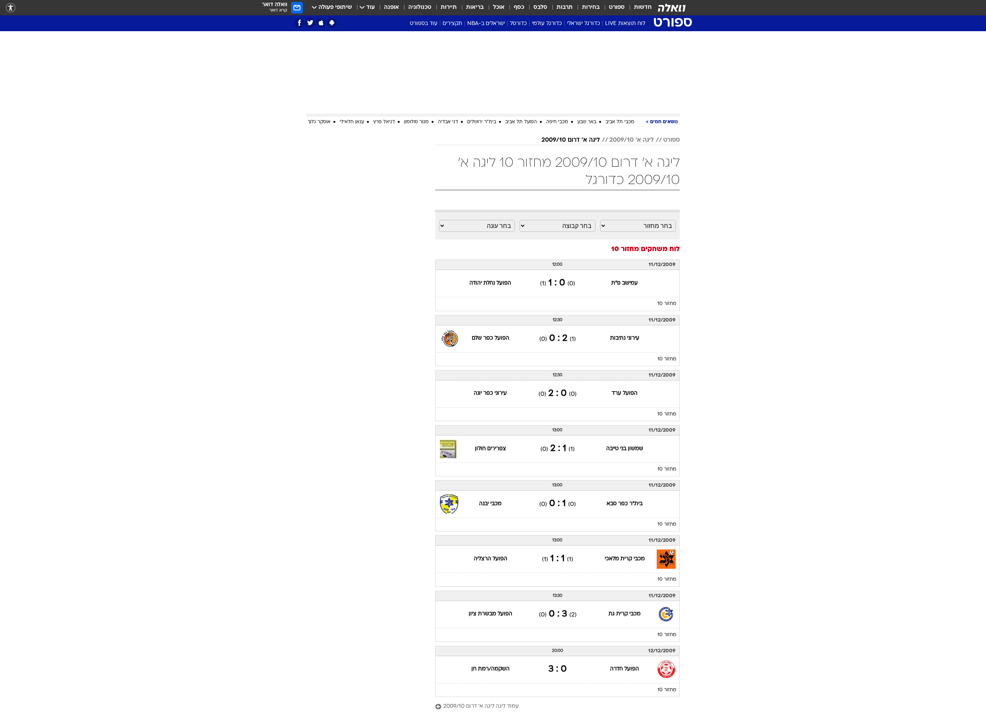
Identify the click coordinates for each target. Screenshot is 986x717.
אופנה (391, 7)
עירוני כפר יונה (490, 393)
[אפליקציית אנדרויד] (332, 23)
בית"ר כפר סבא (624, 503)
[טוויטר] (310, 23)
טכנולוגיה (419, 7)
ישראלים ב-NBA (486, 23)
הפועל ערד (624, 393)
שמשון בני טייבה (624, 448)
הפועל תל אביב (521, 122)
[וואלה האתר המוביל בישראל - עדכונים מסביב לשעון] (672, 8)
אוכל (499, 7)
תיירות (449, 7)
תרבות (565, 7)
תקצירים (452, 23)
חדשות (643, 7)
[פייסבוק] (299, 23)
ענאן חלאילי (352, 122)
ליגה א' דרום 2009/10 (571, 140)
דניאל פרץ (384, 122)
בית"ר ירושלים (481, 122)
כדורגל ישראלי (583, 23)
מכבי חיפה (557, 122)
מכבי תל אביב (619, 122)
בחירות (591, 7)
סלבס (540, 7)
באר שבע (586, 122)
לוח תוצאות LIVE (625, 23)
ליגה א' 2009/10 (631, 140)
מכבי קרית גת (625, 613)
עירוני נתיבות (624, 338)
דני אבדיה (448, 122)
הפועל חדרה (624, 669)
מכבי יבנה (490, 503)
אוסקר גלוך (319, 122)
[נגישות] (10, 8)
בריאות (475, 7)
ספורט (617, 7)
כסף (519, 7)
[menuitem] (638, 7)
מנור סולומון (416, 122)
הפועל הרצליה (490, 558)
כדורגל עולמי (547, 23)
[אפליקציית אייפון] (321, 23)
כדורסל (518, 23)
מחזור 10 (666, 304)
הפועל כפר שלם (490, 338)
